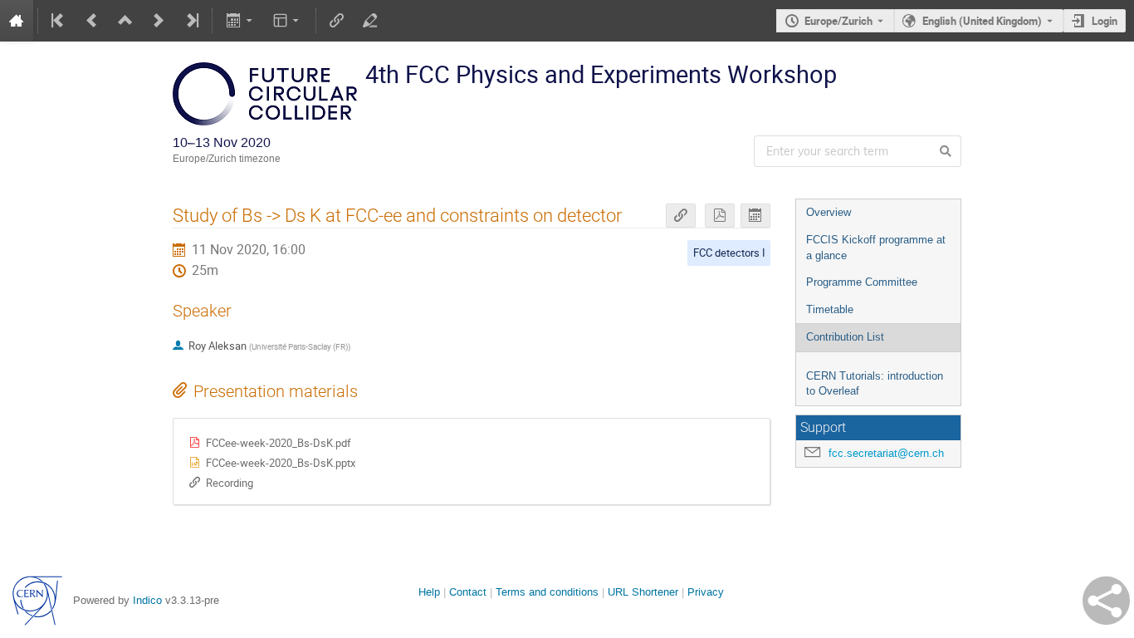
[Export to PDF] (720, 216)
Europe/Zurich (838, 20)
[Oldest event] (59, 21)
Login (1104, 20)
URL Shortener (643, 592)
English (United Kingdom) (982, 20)
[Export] (240, 21)
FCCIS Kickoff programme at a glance (876, 247)
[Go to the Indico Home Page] (16, 21)
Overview (828, 212)
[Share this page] (1106, 601)
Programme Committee (861, 282)
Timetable (829, 309)
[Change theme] (287, 21)
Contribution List (845, 337)
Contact (467, 592)
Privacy (705, 592)
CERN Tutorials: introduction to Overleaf (874, 384)
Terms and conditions (547, 592)
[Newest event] (191, 21)
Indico (147, 600)
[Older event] (92, 21)
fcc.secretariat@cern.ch (886, 453)
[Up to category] (125, 21)
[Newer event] (158, 21)
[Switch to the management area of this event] (370, 21)
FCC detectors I (729, 252)
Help (429, 592)
